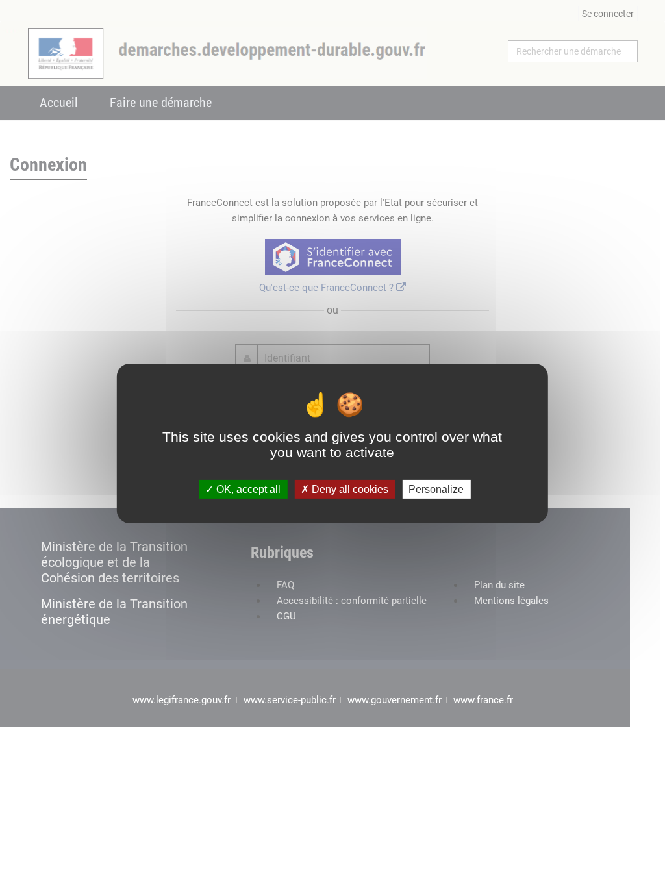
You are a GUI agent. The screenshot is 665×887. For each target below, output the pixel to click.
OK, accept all (247, 489)
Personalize (436, 489)
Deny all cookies (348, 489)
